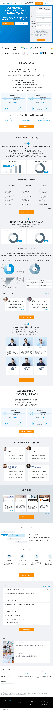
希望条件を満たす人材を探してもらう (26, 379)
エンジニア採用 (21, 642)
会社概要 (29, 3)
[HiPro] (9, 673)
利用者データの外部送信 (44, 702)
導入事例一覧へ (47, 513)
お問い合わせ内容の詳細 (33, 27)
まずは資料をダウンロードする (8, 23)
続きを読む (23, 309)
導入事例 (16, 3)
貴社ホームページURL (33, 21)
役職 (31, 14)
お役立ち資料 (25, 3)
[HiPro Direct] (44, 673)
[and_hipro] (7, 685)
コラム (20, 3)
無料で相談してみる (26, 629)
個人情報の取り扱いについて (37, 30)
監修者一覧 (31, 704)
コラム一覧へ (47, 639)
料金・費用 (20, 653)
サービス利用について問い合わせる (26, 431)
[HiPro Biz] (26, 673)
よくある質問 (31, 702)
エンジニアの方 (48, 0)
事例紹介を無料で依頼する (26, 516)
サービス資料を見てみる (26, 126)
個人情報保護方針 (43, 704)
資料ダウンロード (46, 3)
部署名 (32, 12)
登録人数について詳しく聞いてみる (26, 212)
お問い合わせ (39, 3)
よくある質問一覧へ (46, 586)
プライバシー (42, 701)
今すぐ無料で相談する (21, 23)
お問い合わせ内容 (33, 23)
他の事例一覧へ (47, 293)
